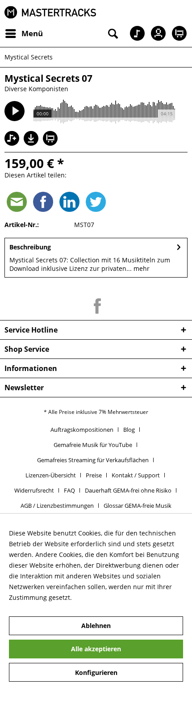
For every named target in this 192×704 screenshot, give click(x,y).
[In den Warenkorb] (51, 139)
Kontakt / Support (136, 475)
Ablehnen (96, 625)
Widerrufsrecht (34, 490)
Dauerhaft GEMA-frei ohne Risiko (128, 490)
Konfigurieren (96, 672)
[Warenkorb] (178, 33)
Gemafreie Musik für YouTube (93, 445)
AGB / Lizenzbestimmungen (57, 506)
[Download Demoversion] (32, 143)
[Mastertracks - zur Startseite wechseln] (50, 12)
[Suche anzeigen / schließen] (112, 33)
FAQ (69, 490)
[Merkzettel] (134, 33)
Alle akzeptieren (96, 649)
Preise (94, 475)
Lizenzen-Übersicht (50, 475)
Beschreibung (30, 247)
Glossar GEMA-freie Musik (137, 506)
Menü (32, 33)
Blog (129, 430)
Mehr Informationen (104, 597)
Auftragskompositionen (81, 430)
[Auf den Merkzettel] (12, 139)
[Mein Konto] (156, 33)
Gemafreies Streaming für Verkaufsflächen (93, 460)
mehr (141, 268)
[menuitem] (23, 33)
